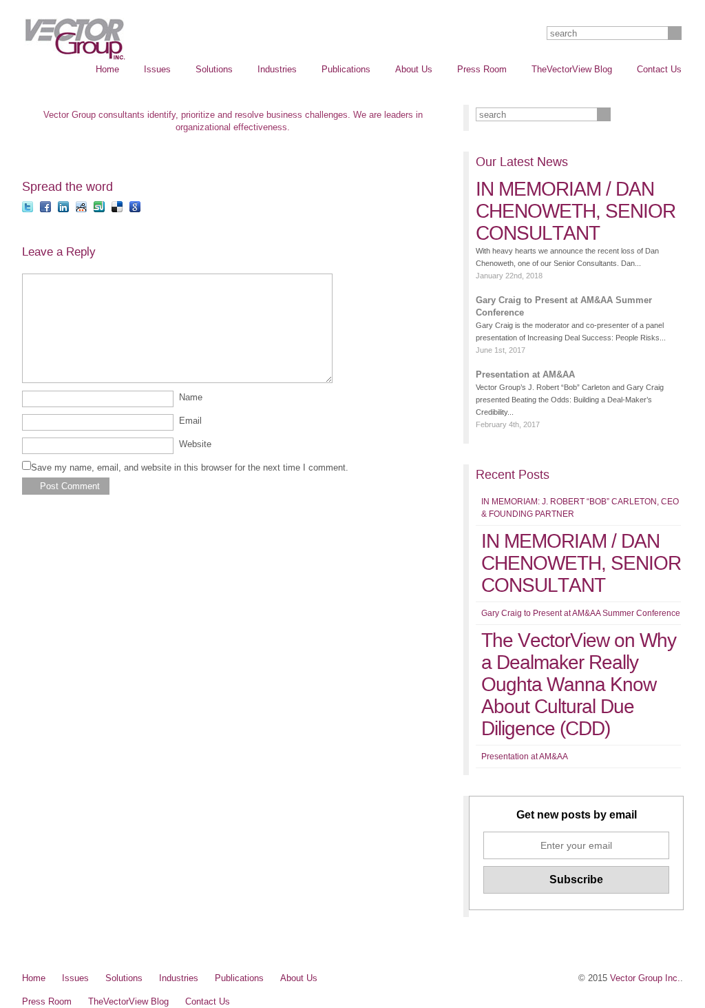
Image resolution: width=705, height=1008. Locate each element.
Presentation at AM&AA (525, 374)
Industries (277, 69)
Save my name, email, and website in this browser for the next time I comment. (189, 467)
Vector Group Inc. (645, 978)
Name (190, 397)
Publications (346, 69)
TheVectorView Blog (572, 69)
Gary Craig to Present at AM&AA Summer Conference (564, 306)
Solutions (214, 69)
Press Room (482, 69)
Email (190, 420)
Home (107, 69)
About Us (413, 69)
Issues (157, 69)
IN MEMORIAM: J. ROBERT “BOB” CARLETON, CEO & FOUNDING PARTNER (580, 508)
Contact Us (659, 69)
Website (195, 444)
